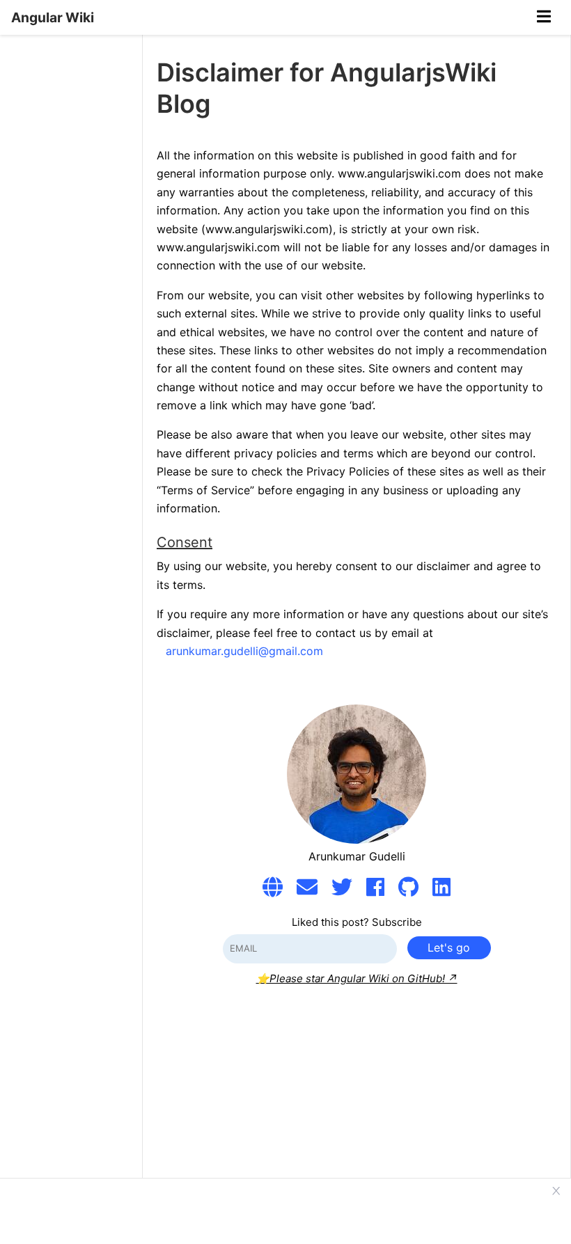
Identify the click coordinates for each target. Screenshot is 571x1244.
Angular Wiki (52, 17)
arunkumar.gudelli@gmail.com (244, 651)
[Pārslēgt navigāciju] (544, 17)
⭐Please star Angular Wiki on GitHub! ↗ (356, 978)
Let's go (449, 947)
